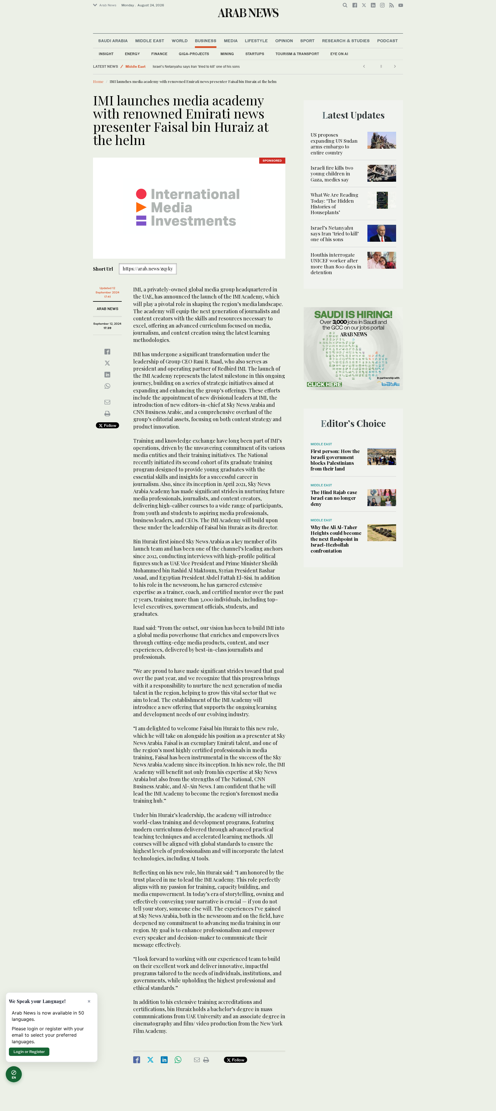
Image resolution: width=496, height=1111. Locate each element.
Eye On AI (339, 54)
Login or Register (29, 1051)
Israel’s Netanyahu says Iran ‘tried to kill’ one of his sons (335, 233)
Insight (106, 54)
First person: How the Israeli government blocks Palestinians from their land (335, 460)
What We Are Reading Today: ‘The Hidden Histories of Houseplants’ (334, 203)
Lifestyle (256, 40)
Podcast (387, 40)
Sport (307, 40)
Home (98, 81)
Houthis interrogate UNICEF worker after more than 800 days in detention (164, 67)
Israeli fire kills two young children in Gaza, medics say (332, 173)
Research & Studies (346, 40)
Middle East (149, 40)
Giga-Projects (194, 54)
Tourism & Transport (297, 54)
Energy (132, 54)
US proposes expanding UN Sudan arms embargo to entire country (334, 143)
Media (231, 40)
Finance (159, 54)
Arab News (107, 5)
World (180, 40)
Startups (254, 54)
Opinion (284, 40)
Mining (227, 54)
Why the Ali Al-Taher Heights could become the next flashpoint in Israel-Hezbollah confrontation (336, 539)
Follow (109, 425)
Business (205, 40)
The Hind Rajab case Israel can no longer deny (334, 498)
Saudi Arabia (113, 40)
